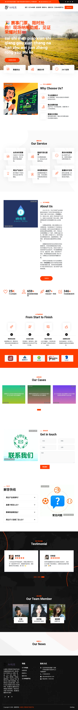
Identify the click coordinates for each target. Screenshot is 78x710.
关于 (31, 7)
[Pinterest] (11, 696)
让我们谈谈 (69, 7)
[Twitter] (8, 696)
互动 (58, 7)
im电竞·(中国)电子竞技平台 (26, 707)
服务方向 (50, 7)
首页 (26, 7)
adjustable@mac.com (45, 1)
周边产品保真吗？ (12, 497)
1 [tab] (39, 410)
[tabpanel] (13, 397)
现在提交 (44, 467)
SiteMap (72, 707)
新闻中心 (44, 7)
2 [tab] (39, 577)
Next (73, 358)
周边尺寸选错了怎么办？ (15, 520)
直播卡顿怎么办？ (12, 505)
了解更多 (46, 278)
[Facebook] (5, 696)
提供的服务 (11, 62)
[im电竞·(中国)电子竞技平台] (12, 7)
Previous (4, 358)
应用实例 (38, 7)
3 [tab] (42, 577)
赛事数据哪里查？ (12, 512)
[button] (76, 40)
